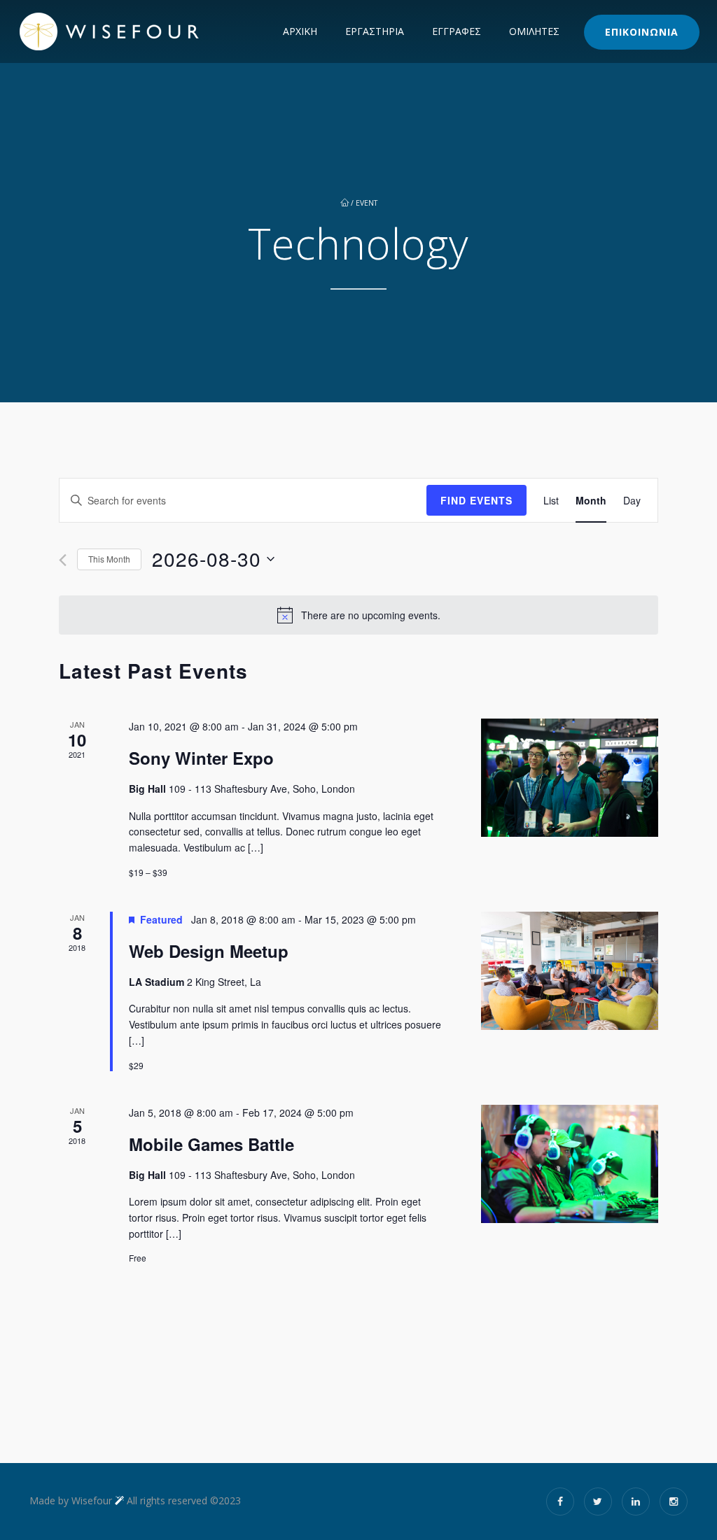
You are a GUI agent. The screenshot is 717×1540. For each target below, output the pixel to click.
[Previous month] (63, 560)
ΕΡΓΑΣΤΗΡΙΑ (374, 31)
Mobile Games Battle (211, 1144)
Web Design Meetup (208, 951)
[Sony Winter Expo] (569, 778)
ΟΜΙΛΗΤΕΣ (534, 31)
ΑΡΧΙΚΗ (300, 31)
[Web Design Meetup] (569, 971)
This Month (109, 559)
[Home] (137, 31)
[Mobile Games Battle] (569, 1164)
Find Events (476, 500)
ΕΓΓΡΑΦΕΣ (456, 31)
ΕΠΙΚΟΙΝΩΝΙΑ (641, 31)
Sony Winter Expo (201, 758)
